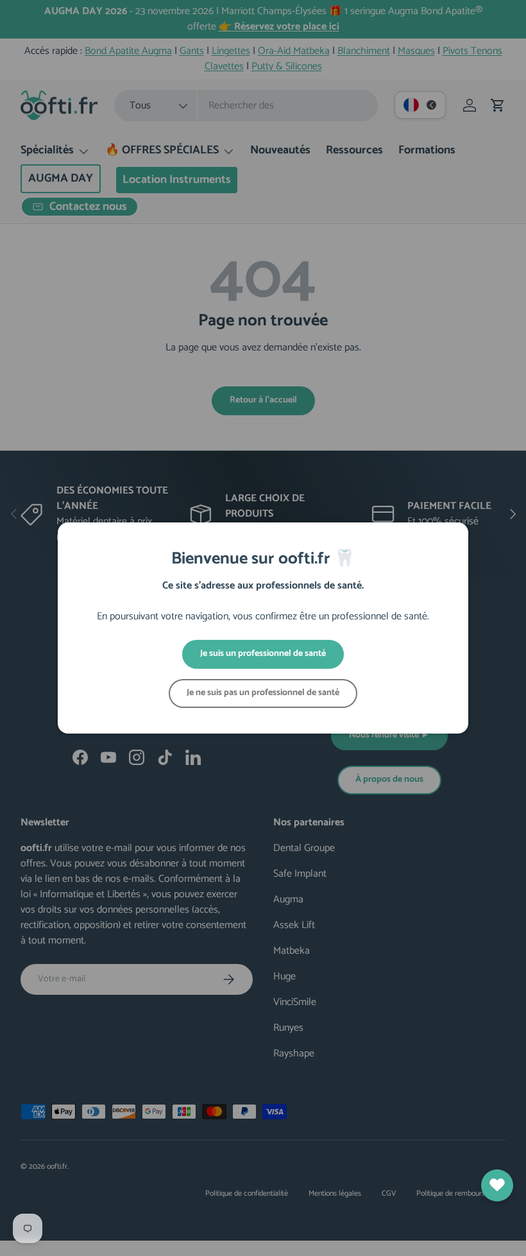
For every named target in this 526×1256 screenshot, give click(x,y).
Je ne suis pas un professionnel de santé (263, 692)
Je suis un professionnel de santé (263, 653)
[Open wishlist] (497, 1185)
